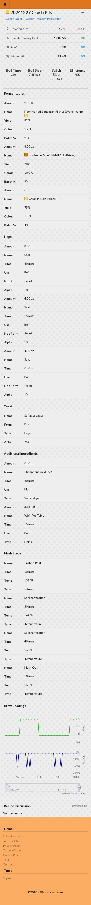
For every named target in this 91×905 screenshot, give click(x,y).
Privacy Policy (12, 845)
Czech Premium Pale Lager (43, 18)
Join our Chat (12, 841)
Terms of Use (12, 850)
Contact (8, 864)
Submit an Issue (13, 836)
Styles (7, 878)
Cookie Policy (12, 855)
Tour (6, 859)
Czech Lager (14, 18)
